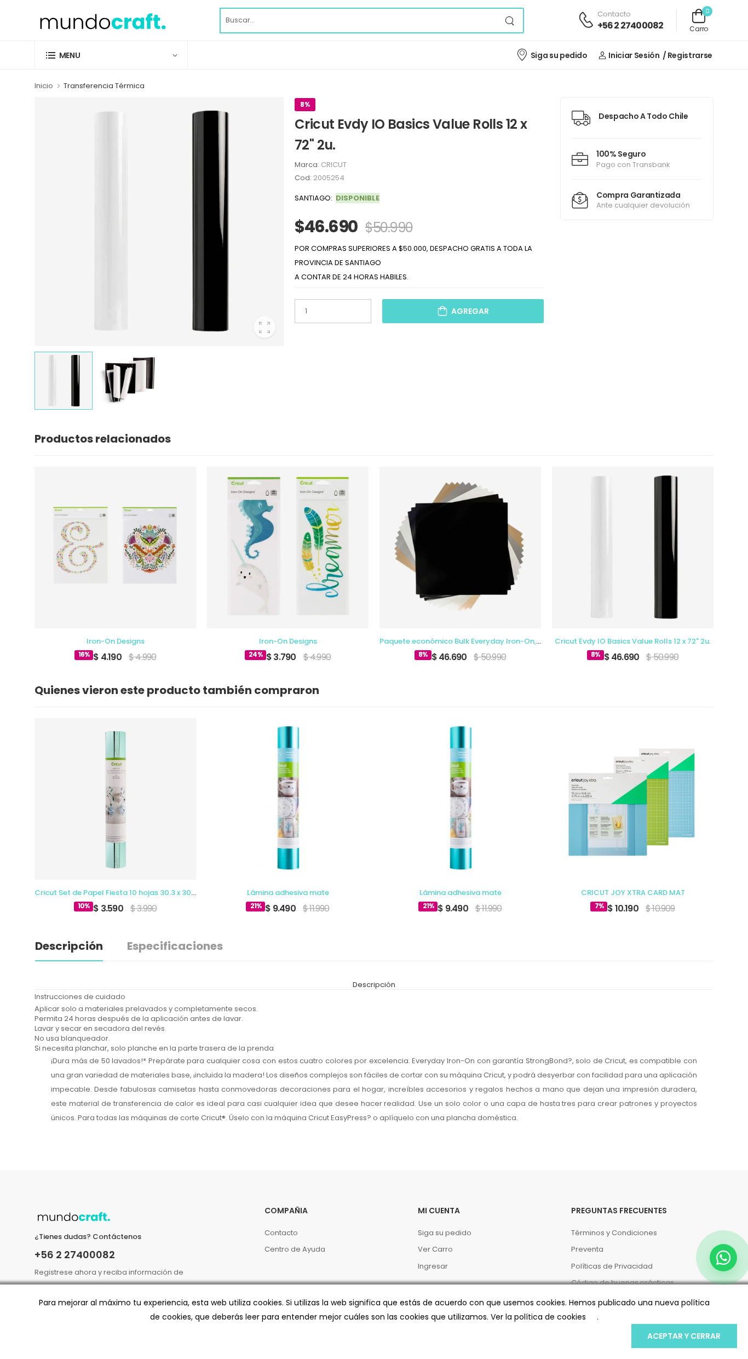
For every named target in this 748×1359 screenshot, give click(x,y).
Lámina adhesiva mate (288, 892)
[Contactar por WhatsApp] (723, 1257)
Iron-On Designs (116, 641)
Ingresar (433, 1266)
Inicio (43, 86)
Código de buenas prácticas (622, 1282)
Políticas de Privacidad (612, 1266)
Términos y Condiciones (614, 1233)
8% (305, 104)
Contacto (281, 1233)
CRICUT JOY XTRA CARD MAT (633, 892)
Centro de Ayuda (294, 1249)
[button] (111, 55)
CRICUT (334, 164)
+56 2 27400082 (630, 25)
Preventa (587, 1249)
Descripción (69, 946)
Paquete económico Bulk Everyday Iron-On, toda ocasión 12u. (490, 641)
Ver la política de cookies (538, 1316)
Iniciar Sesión (633, 55)
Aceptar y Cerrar (684, 1336)
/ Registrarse (687, 55)
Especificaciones (175, 946)
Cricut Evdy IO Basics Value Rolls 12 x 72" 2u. (633, 641)
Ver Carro (435, 1249)
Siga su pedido (559, 55)
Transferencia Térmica (104, 86)
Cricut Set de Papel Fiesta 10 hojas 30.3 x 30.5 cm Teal (131, 892)
